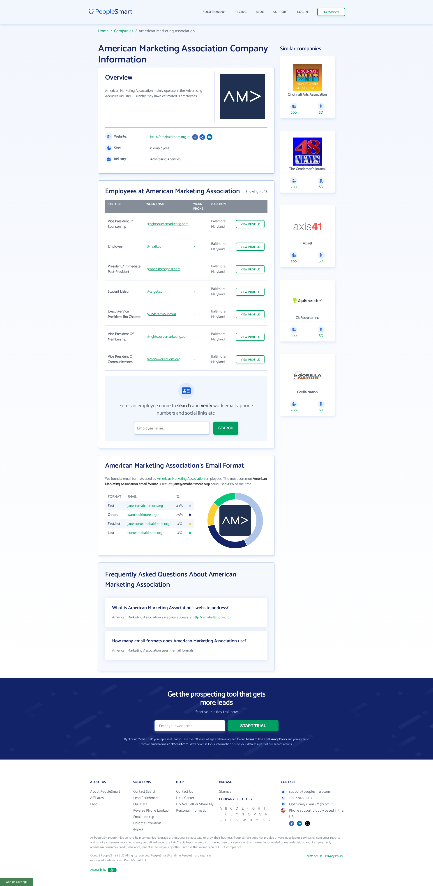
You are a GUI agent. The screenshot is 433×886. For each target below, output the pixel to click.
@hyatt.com (155, 246)
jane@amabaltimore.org (145, 506)
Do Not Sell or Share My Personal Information (194, 807)
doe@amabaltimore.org (144, 533)
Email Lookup (143, 817)
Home (103, 31)
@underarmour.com (161, 314)
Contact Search (145, 792)
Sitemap (225, 792)
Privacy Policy (278, 739)
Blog (93, 804)
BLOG (260, 12)
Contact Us (184, 792)
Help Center (185, 798)
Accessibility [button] (98, 869)
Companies (124, 31)
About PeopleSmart (105, 792)
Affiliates (97, 798)
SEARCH (225, 428)
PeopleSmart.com (176, 744)
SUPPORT (280, 12)
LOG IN (302, 12)
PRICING (240, 12)
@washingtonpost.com (163, 269)
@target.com (156, 292)
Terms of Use (254, 739)
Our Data (140, 804)
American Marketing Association (181, 479)
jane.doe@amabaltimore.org (148, 524)
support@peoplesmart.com (309, 792)
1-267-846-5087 (300, 798)
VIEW (250, 224)
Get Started (331, 12)
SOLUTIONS (212, 12)
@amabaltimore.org (142, 515)
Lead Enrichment (146, 798)
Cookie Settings (17, 882)
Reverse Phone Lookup (151, 811)
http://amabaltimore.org (168, 137)
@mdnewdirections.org (163, 359)
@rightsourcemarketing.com (167, 224)
